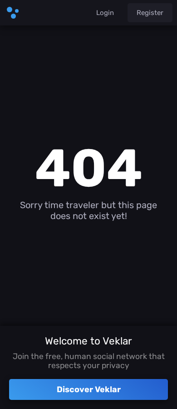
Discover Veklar (89, 389)
